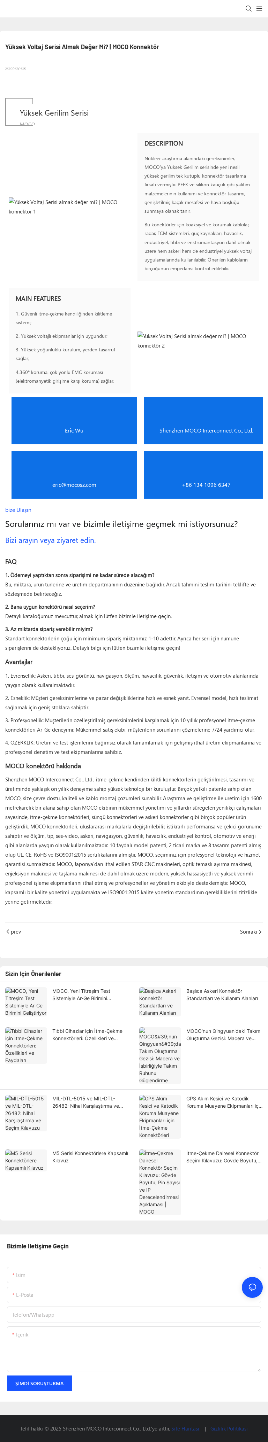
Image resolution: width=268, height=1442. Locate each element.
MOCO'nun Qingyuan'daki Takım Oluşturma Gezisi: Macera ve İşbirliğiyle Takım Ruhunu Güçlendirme (223, 1035)
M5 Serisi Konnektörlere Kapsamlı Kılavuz (90, 1156)
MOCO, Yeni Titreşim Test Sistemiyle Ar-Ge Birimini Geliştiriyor (81, 995)
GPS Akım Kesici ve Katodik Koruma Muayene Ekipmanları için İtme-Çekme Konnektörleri (224, 1102)
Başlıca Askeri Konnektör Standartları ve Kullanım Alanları (222, 994)
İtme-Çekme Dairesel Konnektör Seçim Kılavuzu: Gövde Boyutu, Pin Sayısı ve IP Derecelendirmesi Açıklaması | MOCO (224, 1157)
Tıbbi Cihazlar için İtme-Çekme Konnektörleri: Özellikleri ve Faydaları (87, 1035)
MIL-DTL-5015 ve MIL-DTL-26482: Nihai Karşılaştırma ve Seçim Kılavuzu (85, 1102)
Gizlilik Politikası (229, 1428)
